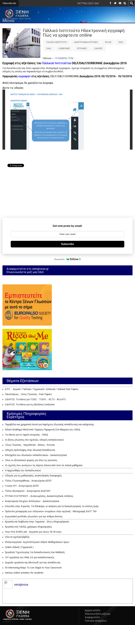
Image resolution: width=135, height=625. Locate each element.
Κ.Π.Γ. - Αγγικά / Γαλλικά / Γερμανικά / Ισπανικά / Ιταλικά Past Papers (41, 389)
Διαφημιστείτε (92, 617)
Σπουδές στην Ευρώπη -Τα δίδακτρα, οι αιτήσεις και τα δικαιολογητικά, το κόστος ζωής (51, 506)
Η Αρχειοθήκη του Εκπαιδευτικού (23, 470)
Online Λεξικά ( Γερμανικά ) (19, 547)
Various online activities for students (24, 572)
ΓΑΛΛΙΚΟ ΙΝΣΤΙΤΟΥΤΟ (56, 42)
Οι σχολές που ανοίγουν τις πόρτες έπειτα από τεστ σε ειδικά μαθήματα (43, 465)
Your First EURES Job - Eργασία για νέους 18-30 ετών (33, 531)
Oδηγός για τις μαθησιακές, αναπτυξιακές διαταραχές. (33, 475)
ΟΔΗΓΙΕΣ (98, 48)
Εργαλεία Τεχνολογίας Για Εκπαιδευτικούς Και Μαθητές (35, 552)
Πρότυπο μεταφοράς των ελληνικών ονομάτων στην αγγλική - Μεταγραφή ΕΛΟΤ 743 (50, 511)
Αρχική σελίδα (92, 610)
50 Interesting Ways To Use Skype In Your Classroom (33, 567)
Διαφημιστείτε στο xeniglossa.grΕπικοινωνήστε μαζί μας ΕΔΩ (28, 270)
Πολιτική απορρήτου (96, 620)
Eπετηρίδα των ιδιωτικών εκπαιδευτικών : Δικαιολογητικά (36, 455)
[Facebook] (110, 3)
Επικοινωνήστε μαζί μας (97, 613)
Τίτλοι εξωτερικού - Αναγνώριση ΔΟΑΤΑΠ (27, 490)
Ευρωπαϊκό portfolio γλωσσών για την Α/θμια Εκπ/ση (33, 516)
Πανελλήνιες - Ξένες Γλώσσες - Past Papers (28, 394)
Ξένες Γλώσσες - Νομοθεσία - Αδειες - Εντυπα (30, 444)
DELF (121, 42)
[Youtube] (120, 3)
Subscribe (67, 244)
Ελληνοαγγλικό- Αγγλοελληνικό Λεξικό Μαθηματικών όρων (37, 542)
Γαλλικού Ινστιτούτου (56, 63)
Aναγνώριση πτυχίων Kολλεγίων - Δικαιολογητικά (32, 501)
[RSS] (125, 3)
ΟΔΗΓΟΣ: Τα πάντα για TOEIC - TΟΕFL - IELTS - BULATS (35, 399)
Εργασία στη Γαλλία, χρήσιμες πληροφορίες (28, 526)
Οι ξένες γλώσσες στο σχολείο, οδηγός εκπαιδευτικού (34, 439)
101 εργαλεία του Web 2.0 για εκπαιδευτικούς (29, 557)
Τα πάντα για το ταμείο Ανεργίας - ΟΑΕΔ (26, 434)
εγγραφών (24, 76)
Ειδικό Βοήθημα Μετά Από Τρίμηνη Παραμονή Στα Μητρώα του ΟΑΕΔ (42, 429)
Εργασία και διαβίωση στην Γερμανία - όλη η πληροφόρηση (37, 521)
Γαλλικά (47, 58)
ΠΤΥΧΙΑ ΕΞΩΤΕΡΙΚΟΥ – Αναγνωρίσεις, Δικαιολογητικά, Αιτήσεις (39, 495)
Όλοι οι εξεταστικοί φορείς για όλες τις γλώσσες (31, 460)
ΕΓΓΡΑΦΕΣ (82, 48)
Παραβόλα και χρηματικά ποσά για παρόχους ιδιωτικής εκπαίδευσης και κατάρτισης (49, 424)
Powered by (59, 259)
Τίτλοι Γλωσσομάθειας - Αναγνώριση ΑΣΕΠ (28, 480)
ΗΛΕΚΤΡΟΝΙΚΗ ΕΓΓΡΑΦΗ (86, 42)
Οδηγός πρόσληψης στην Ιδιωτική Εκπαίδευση (30, 449)
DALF (48, 48)
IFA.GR (108, 42)
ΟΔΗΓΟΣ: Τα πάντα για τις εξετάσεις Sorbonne (30, 404)
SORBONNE (64, 48)
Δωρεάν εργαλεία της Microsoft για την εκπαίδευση (32, 562)
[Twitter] (115, 3)
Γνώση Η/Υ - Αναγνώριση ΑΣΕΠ (22, 485)
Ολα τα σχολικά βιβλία (17, 536)
